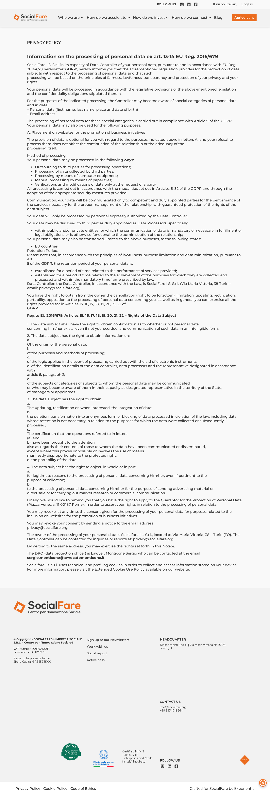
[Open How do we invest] (167, 17)
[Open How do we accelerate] (128, 17)
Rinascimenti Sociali (173, 645)
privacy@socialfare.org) (59, 288)
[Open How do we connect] (209, 17)
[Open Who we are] (82, 17)
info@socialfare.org (173, 707)
